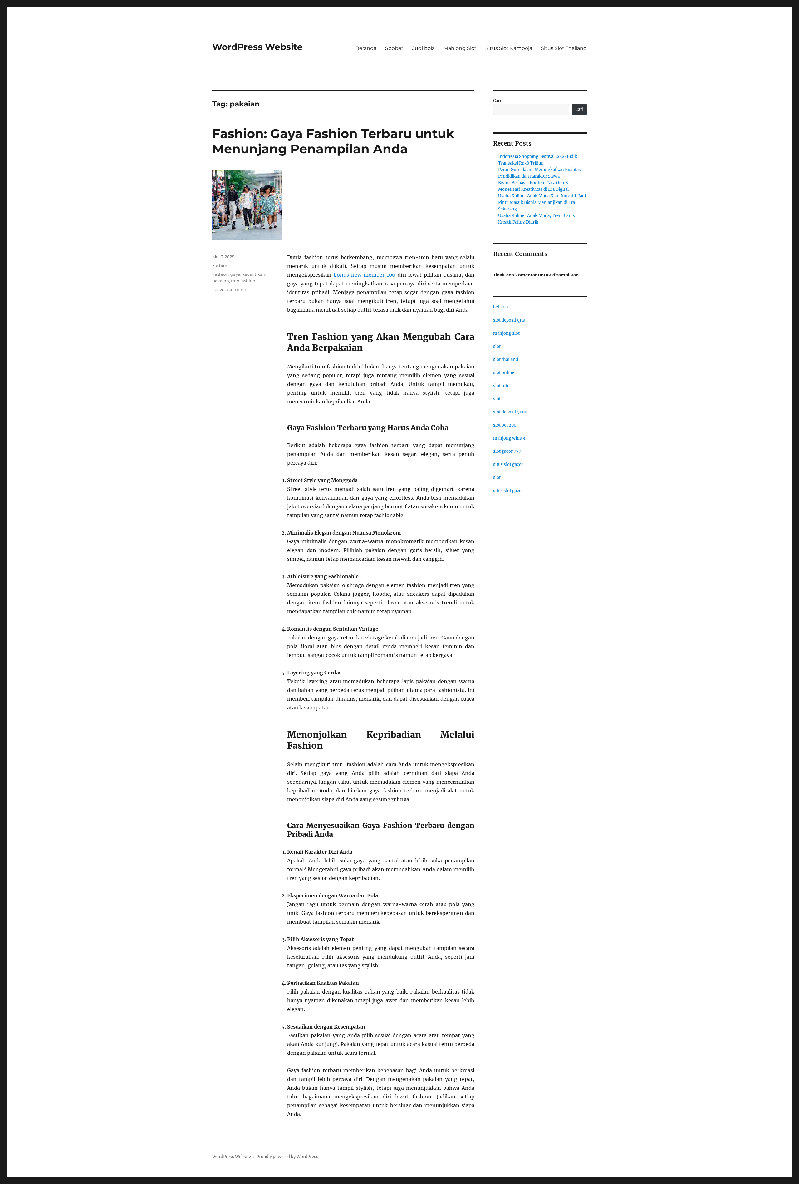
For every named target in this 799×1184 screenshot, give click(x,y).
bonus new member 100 (364, 275)
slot (497, 346)
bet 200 (500, 307)
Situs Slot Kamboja (508, 48)
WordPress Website (257, 47)
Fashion (220, 265)
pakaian (220, 280)
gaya (235, 274)
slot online (503, 372)
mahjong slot (506, 333)
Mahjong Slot (460, 48)
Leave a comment (230, 289)
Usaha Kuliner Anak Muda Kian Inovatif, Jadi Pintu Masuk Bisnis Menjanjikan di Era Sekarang (542, 202)
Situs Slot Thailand (564, 48)
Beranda (365, 48)
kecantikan (253, 274)
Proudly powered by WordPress (287, 1156)
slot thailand (505, 359)
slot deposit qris (509, 320)
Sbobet (394, 48)
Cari (497, 100)
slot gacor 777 (507, 451)
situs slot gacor (508, 464)
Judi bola (423, 48)
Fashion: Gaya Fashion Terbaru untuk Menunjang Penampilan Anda (333, 141)
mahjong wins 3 (509, 438)
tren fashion (243, 280)
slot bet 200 (504, 425)
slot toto (501, 385)
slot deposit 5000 (510, 412)
